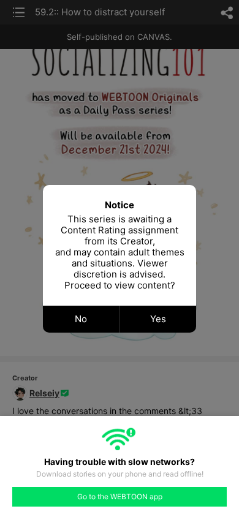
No (81, 319)
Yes (158, 319)
